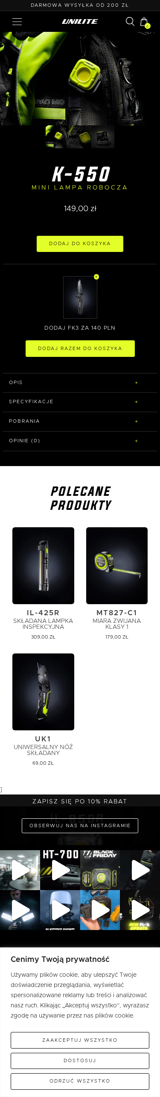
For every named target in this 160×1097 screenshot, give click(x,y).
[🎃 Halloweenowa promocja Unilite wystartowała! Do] (60, 910)
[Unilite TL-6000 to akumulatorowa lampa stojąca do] (20, 910)
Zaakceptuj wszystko (80, 1040)
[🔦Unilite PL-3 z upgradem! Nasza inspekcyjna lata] (140, 910)
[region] (80, 1022)
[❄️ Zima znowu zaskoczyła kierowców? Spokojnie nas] (140, 870)
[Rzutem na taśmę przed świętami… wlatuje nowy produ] (60, 870)
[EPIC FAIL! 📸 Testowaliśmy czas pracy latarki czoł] (20, 870)
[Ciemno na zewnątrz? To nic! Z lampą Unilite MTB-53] (100, 910)
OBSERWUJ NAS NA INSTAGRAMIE (80, 825)
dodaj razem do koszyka (80, 348)
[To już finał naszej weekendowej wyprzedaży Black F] (100, 870)
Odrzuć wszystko (80, 1081)
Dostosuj (80, 1060)
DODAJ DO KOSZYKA (80, 243)
